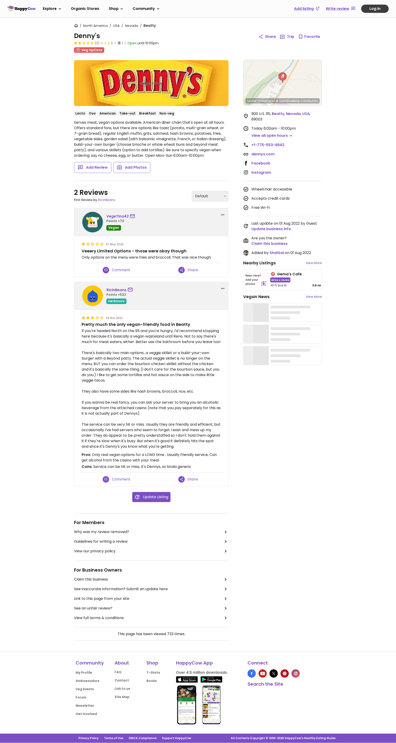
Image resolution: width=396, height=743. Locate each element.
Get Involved (86, 714)
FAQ (118, 672)
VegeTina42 (117, 216)
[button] (282, 77)
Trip (290, 36)
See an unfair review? (93, 608)
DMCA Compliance (143, 738)
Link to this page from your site (101, 598)
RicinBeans (106, 200)
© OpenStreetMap (288, 101)
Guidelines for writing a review (101, 541)
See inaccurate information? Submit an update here (121, 589)
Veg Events (85, 689)
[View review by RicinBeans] (93, 296)
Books (151, 681)
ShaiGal (277, 252)
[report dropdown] (223, 215)
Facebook (260, 163)
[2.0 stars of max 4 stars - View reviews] (84, 43)
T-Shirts (153, 672)
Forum (81, 697)
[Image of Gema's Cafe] (256, 280)
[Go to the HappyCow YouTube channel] (262, 673)
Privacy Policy (88, 738)
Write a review (280, 280)
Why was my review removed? (101, 531)
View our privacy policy (95, 551)
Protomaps (266, 101)
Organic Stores (85, 8)
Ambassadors (87, 681)
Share (270, 36)
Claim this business (91, 579)
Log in (374, 8)
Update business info (271, 229)
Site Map (122, 697)
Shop (113, 8)
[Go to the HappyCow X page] (274, 673)
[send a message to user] (133, 216)
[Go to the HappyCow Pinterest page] (284, 673)
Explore (50, 8)
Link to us (122, 688)
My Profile (84, 672)
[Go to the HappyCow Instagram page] (296, 673)
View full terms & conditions (99, 617)
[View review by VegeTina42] (93, 222)
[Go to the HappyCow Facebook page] (252, 673)
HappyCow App (194, 663)
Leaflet (251, 101)
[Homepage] (21, 8)
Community (144, 8)
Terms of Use (113, 738)
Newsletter (85, 705)
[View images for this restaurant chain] (151, 83)
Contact (122, 680)
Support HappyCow (176, 738)
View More (314, 263)
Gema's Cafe (289, 274)
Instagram (261, 172)
